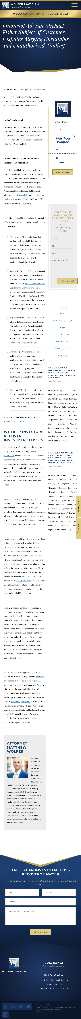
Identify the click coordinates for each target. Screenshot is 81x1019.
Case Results (62, 334)
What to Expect (63, 348)
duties (11, 476)
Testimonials (63, 341)
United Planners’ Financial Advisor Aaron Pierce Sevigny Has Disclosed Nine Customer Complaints (62, 373)
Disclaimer (45, 1009)
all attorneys (62, 172)
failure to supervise (27, 287)
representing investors (20, 701)
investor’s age (29, 637)
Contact (62, 355)
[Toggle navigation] (74, 5)
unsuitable (24, 195)
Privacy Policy (55, 1009)
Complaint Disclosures (63, 320)
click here (20, 421)
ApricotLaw (49, 1012)
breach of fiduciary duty (35, 283)
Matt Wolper (32, 680)
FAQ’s (62, 327)
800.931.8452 (58, 14)
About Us (62, 306)
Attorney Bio (18, 822)
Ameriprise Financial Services (32, 89)
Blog (62, 313)
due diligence (33, 516)
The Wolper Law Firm (13, 672)
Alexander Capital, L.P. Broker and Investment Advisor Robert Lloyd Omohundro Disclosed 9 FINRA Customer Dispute (61, 458)
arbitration (40, 676)
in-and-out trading (24, 580)
